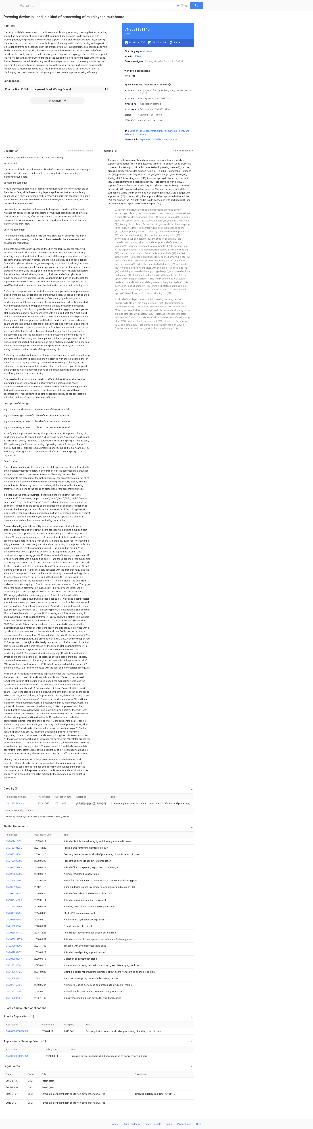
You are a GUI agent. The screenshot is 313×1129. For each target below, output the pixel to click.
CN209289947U (14, 952)
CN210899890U (14, 860)
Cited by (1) (136, 130)
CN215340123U (14, 847)
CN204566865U (14, 919)
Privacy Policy (184, 1124)
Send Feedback (132, 1124)
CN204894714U (14, 932)
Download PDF (137, 42)
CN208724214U (14, 893)
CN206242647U (14, 841)
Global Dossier (159, 139)
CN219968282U (14, 998)
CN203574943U (14, 913)
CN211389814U (14, 926)
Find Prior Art (159, 42)
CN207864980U (14, 874)
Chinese (147, 51)
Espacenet (145, 139)
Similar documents (167, 130)
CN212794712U (14, 971)
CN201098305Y (14, 958)
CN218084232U (14, 978)
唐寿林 (137, 56)
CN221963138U (14, 945)
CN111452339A (14, 906)
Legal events (149, 130)
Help (198, 1124)
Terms (169, 1124)
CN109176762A (14, 900)
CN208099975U (14, 887)
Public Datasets (153, 1124)
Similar (177, 42)
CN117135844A (14, 803)
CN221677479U (14, 991)
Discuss (172, 139)
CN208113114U (14, 854)
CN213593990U (14, 880)
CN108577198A (14, 867)
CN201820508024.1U (17, 1031)
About (115, 1124)
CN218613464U (14, 965)
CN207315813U (14, 985)
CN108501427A (14, 939)
